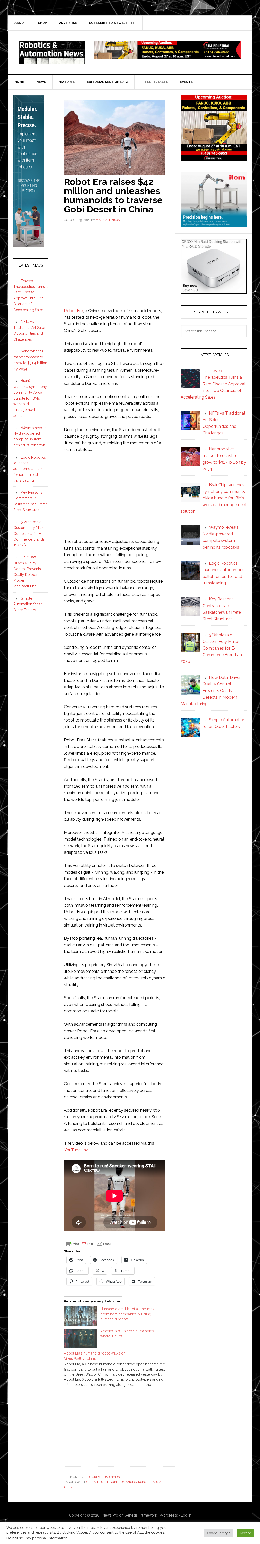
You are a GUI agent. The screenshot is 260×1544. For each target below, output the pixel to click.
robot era (146, 1482)
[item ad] (214, 225)
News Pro (110, 1515)
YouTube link (76, 1150)
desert (102, 1482)
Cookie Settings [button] (218, 1533)
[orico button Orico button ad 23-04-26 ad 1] (214, 291)
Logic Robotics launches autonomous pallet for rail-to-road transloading (29, 468)
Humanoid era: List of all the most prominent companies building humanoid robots (127, 1314)
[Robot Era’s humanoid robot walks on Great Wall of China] (117, 1369)
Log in (186, 1515)
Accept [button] (245, 1533)
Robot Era (73, 310)
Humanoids (110, 1477)
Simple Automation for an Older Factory (28, 604)
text (70, 1487)
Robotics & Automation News (52, 52)
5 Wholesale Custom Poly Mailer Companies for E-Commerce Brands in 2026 (29, 533)
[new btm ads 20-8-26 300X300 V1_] (214, 158)
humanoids (127, 1482)
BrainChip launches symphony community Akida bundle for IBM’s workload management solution (30, 398)
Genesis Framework (140, 1515)
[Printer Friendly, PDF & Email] (88, 1244)
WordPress (169, 1515)
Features (92, 1477)
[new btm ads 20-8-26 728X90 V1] (167, 56)
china (91, 1482)
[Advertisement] (114, 264)
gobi (113, 1482)
